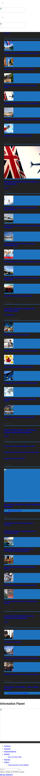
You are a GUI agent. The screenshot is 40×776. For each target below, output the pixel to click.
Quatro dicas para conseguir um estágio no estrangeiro (21, 351)
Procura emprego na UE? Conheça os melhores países (21, 383)
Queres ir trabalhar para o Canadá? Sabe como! (18, 367)
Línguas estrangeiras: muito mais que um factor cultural (21, 452)
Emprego (7, 188)
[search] (20, 769)
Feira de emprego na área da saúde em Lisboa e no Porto (22, 261)
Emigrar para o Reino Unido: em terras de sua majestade (21, 103)
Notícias (7, 513)
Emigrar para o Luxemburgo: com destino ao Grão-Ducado (22, 119)
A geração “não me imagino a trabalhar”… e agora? (19, 446)
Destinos (7, 33)
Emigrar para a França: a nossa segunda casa (18, 135)
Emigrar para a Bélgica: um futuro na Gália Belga (19, 69)
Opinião (6, 436)
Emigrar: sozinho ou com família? (14, 458)
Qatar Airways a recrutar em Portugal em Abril (18, 296)
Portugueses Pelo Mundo (18, 693)
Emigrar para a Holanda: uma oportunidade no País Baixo (21, 53)
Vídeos (6, 622)
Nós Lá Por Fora (15, 510)
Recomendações (9, 315)
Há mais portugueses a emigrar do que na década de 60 (21, 674)
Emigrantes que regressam (12, 642)
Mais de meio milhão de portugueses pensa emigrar (20, 585)
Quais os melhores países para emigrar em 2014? (19, 417)
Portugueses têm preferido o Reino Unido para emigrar (21, 658)
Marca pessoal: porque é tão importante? (16, 334)
